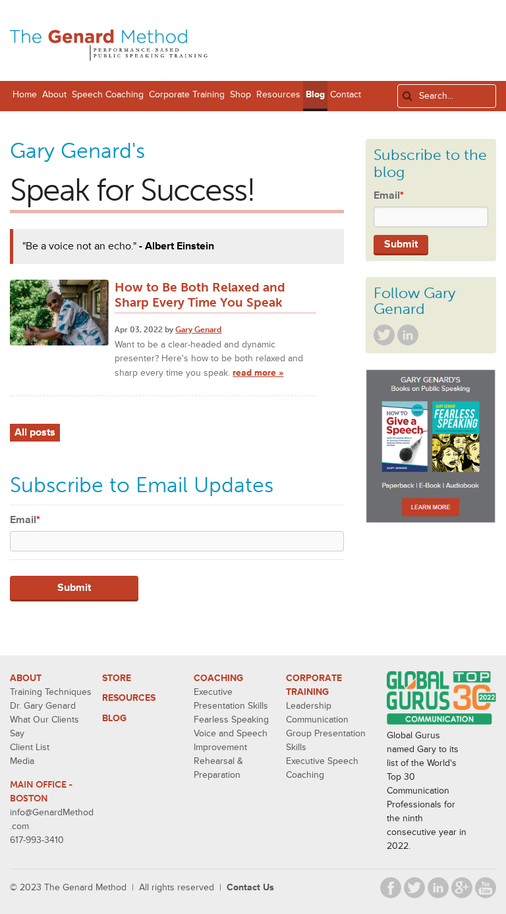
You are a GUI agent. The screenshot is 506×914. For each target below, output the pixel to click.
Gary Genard (198, 329)
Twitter (384, 334)
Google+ (461, 887)
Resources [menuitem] (278, 94)
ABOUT (26, 678)
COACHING (218, 678)
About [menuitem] (54, 94)
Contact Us (250, 887)
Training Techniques (51, 692)
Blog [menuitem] (315, 94)
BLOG (114, 718)
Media (22, 761)
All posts (34, 432)
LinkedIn (407, 334)
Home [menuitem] (25, 94)
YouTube (485, 887)
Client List (29, 747)
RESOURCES (128, 697)
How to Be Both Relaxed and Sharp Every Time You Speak (200, 295)
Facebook (390, 887)
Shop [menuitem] (240, 94)
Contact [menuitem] (345, 94)
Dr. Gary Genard (43, 705)
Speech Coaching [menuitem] (108, 94)
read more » (258, 372)
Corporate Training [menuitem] (187, 94)
